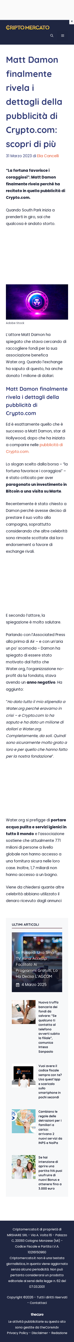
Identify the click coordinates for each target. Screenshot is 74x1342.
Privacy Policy (17, 1333)
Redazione (59, 1333)
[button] (51, 36)
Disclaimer (40, 1333)
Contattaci (38, 1303)
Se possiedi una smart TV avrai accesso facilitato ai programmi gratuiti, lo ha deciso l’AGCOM (37, 964)
